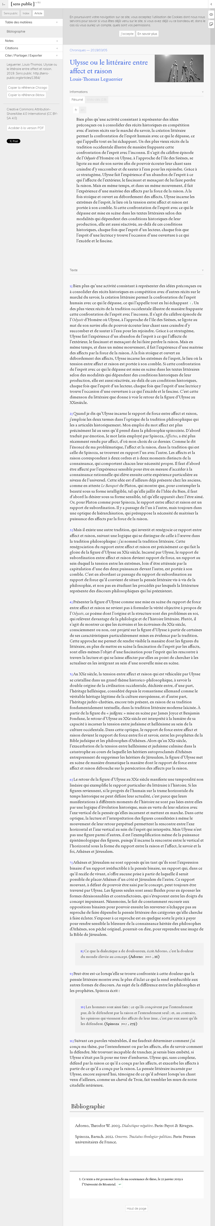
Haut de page (136, 1208)
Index (26, 13)
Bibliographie (16, 31)
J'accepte (127, 34)
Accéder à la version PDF (26, 128)
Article (38, 13)
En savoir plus (147, 34)
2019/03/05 (98, 50)
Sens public (11, 13)
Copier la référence (27, 88)
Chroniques (78, 50)
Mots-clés (96, 100)
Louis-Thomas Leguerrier (96, 79)
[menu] (4, 4)
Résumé (77, 100)
